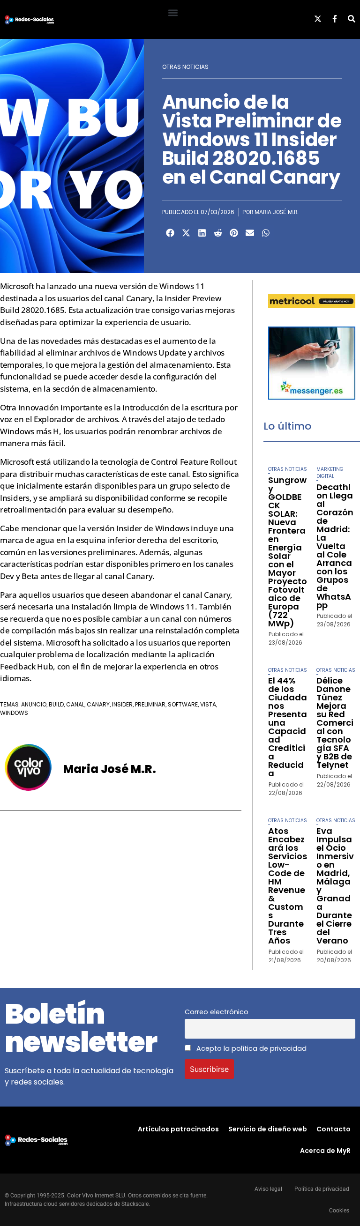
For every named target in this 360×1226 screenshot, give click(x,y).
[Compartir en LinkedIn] (202, 233)
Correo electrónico (216, 1012)
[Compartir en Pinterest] (234, 233)
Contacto (333, 1129)
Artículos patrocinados (178, 1129)
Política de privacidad (321, 1189)
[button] (172, 12)
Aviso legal (268, 1189)
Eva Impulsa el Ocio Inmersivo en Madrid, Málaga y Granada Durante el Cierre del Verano (335, 885)
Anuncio (33, 704)
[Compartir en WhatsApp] (266, 233)
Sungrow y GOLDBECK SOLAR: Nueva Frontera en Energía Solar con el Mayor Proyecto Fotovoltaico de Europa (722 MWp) (287, 551)
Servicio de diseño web (267, 1129)
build (56, 704)
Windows (14, 713)
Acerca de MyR (325, 1150)
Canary (98, 704)
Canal (75, 704)
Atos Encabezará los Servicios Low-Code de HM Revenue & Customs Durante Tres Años (287, 885)
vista (208, 704)
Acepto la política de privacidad (251, 1048)
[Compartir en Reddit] (218, 233)
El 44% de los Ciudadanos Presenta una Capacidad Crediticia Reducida (287, 727)
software (183, 704)
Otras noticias (185, 67)
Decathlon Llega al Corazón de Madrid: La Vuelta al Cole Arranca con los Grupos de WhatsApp (334, 546)
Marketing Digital (330, 473)
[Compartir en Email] (250, 233)
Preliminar (150, 704)
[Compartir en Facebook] (170, 233)
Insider (122, 704)
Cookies (339, 1210)
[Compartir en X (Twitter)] (186, 233)
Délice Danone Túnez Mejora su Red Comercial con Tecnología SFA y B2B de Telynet (334, 723)
